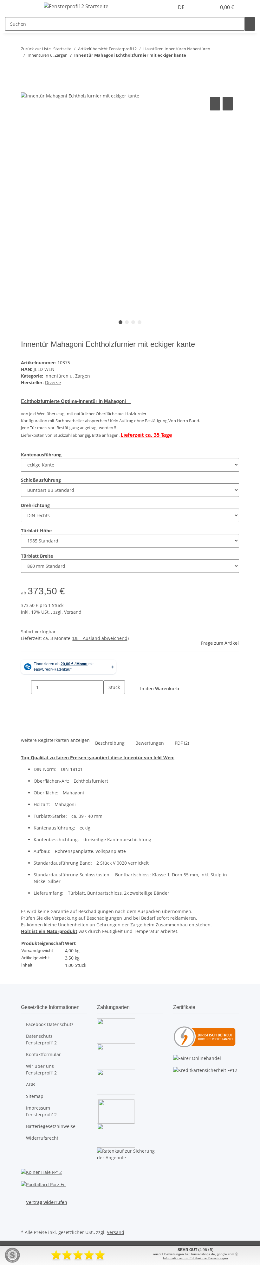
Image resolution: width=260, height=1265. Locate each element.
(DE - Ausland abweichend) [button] (100, 638)
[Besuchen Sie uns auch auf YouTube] (26, 1220)
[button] (198, 7)
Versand (72, 612)
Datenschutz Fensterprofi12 (41, 1039)
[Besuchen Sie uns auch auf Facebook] (26, 1212)
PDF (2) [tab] (182, 743)
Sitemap (34, 1096)
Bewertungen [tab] (149, 743)
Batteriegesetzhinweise (50, 1126)
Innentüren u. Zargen (67, 376)
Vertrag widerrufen (46, 1202)
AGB (30, 1084)
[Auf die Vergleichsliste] (215, 103)
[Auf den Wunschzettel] (228, 103)
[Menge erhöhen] (108, 701)
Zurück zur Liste (36, 49)
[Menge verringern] (26, 687)
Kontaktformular (43, 1054)
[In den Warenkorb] (26, 88)
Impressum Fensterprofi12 (41, 1111)
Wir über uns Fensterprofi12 (41, 1069)
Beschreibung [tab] (110, 743)
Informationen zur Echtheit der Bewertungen (195, 1258)
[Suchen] (250, 24)
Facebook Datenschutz (50, 1024)
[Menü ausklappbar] (29, 7)
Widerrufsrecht (42, 1138)
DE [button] (182, 7)
